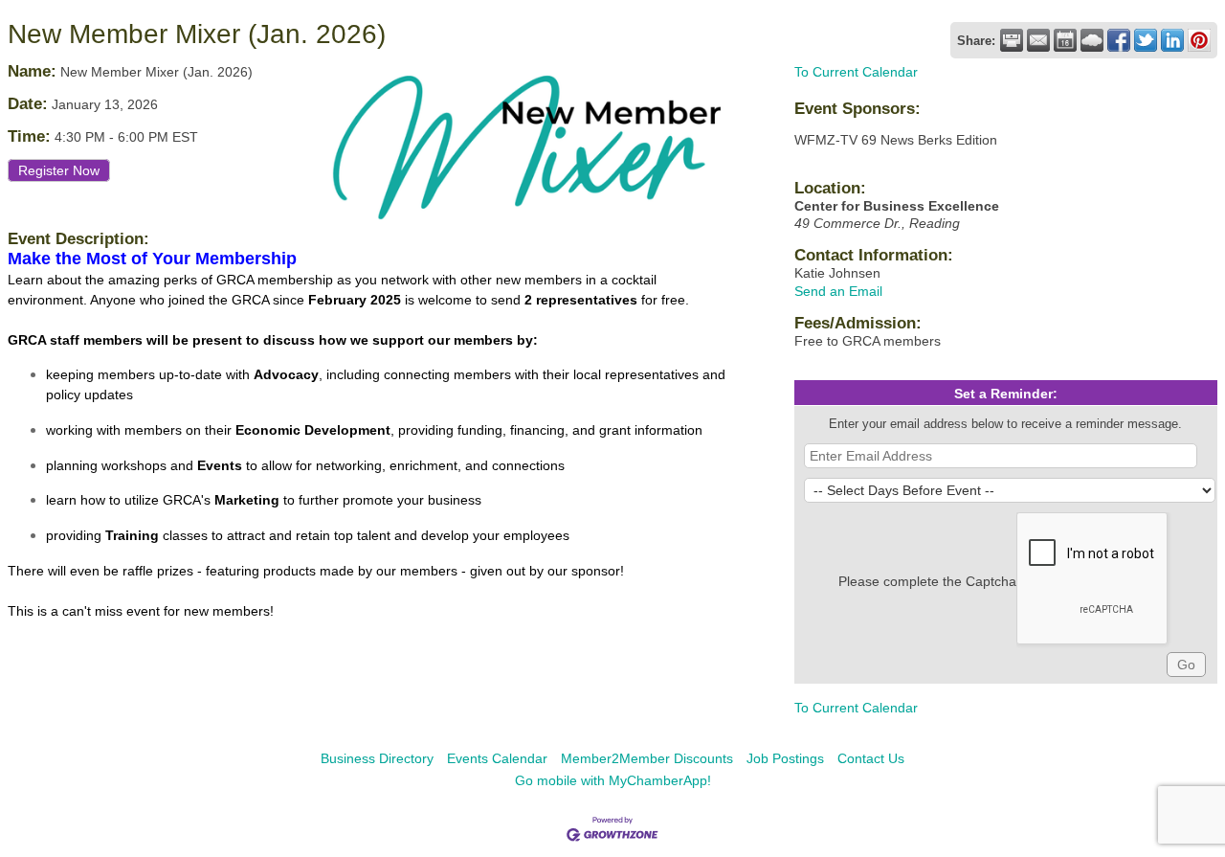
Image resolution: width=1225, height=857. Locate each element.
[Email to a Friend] (1038, 40)
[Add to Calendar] (1065, 40)
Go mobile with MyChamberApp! (613, 780)
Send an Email (838, 291)
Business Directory (377, 758)
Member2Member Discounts (647, 758)
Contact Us (870, 758)
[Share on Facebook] (1118, 40)
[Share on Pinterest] (1199, 40)
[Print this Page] (1011, 40)
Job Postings (785, 758)
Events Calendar (497, 758)
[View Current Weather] (1091, 40)
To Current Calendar (856, 71)
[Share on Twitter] (1145, 40)
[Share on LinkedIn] (1172, 40)
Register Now (59, 170)
